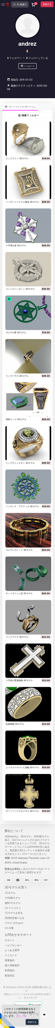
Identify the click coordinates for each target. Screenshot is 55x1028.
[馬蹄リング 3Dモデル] (28, 399)
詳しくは (21, 1016)
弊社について (14, 831)
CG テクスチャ (13, 908)
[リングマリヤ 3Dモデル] (28, 617)
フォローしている (37, 58)
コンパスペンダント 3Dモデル (20, 289)
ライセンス (11, 955)
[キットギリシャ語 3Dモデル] (28, 574)
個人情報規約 (12, 965)
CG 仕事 (9, 928)
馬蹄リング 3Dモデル (16, 419)
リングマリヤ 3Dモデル (17, 637)
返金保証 (10, 975)
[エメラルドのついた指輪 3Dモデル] (28, 748)
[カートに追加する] (40, 151)
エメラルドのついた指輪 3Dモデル (22, 767)
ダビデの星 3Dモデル (16, 332)
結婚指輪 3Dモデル (15, 724)
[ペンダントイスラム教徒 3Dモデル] (28, 182)
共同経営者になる (14, 918)
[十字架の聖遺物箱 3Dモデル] (28, 661)
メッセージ (29, 66)
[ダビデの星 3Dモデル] (28, 312)
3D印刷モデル (12, 898)
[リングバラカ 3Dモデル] (28, 356)
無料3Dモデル (12, 903)
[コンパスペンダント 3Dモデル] (28, 269)
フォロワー (14, 58)
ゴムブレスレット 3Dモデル (19, 550)
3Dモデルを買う (16, 887)
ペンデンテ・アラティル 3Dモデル (22, 506)
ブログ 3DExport (14, 923)
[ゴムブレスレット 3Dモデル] (28, 530)
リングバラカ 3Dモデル (17, 376)
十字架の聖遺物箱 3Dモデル (19, 680)
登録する (47, 4)
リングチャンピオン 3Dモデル (20, 463)
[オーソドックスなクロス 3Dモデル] (28, 791)
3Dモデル (10, 892)
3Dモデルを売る (14, 913)
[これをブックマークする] (47, 151)
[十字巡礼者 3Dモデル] (28, 225)
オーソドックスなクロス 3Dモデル (22, 811)
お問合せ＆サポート (18, 935)
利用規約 (10, 970)
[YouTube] (44, 1015)
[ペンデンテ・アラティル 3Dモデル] (28, 486)
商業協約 (10, 960)
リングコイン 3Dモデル (17, 158)
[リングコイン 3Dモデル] (28, 138)
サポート (10, 940)
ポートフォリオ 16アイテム (21, 106)
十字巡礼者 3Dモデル (16, 245)
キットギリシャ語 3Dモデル (19, 593)
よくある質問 (12, 950)
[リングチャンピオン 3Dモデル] (28, 443)
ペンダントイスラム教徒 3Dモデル (22, 201)
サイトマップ (30, 997)
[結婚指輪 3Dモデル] (28, 704)
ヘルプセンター (13, 945)
